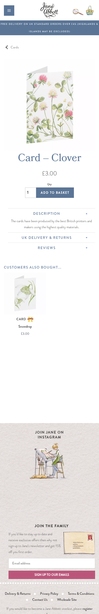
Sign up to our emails (52, 575)
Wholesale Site (67, 599)
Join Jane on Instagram (49, 435)
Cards (15, 47)
